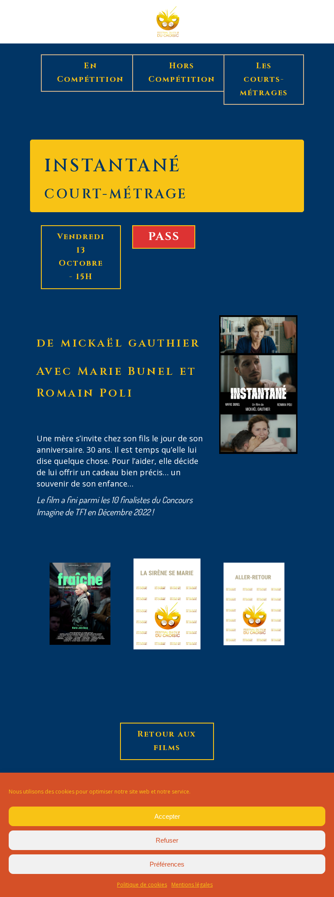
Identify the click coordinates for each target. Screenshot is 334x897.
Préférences (167, 864)
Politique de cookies (142, 884)
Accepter (167, 816)
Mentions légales (192, 884)
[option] (80, 605)
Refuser (167, 840)
